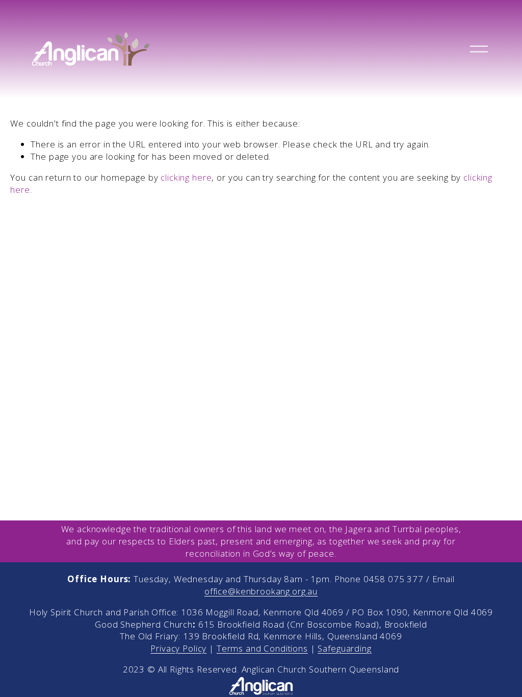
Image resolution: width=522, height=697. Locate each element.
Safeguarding (344, 648)
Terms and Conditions (262, 648)
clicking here (186, 177)
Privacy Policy (178, 648)
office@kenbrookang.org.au (261, 591)
